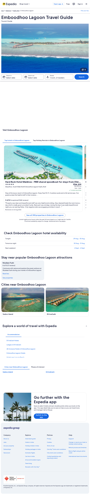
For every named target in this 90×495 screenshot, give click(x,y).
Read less (6, 274)
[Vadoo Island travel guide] (22, 302)
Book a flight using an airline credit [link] (77, 452)
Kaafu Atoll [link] (16, 11)
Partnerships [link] (7, 449)
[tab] (17, 140)
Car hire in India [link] (30, 456)
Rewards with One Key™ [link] (32, 467)
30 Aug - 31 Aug (79, 243)
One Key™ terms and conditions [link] (56, 449)
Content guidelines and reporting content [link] (54, 457)
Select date (10, 78)
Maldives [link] (8, 11)
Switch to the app (41, 416)
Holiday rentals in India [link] (32, 446)
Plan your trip (85, 11)
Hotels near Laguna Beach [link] (15, 357)
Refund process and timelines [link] (77, 447)
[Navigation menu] (86, 4)
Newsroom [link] (7, 453)
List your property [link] (9, 446)
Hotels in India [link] (29, 442)
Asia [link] (2, 11)
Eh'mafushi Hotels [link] (13, 341)
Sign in (80, 4)
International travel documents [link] (78, 456)
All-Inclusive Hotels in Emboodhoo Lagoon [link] (21, 349)
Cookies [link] (49, 442)
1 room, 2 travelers (57, 78)
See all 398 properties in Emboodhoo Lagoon (45, 215)
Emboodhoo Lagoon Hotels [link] (16, 353)
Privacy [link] (49, 439)
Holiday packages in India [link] (32, 449)
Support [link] (71, 439)
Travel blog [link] (28, 463)
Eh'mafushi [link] (50, 372)
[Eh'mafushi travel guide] (67, 302)
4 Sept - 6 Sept (79, 248)
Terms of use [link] (50, 446)
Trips (68, 4)
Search (81, 77)
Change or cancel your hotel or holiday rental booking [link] (78, 443)
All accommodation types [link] (32, 460)
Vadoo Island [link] (8, 372)
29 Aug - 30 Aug (79, 239)
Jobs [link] (5, 442)
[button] (45, 326)
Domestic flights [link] (30, 453)
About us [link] (6, 439)
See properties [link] (8, 278)
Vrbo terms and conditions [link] (55, 453)
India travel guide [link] (30, 439)
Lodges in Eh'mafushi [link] (14, 345)
